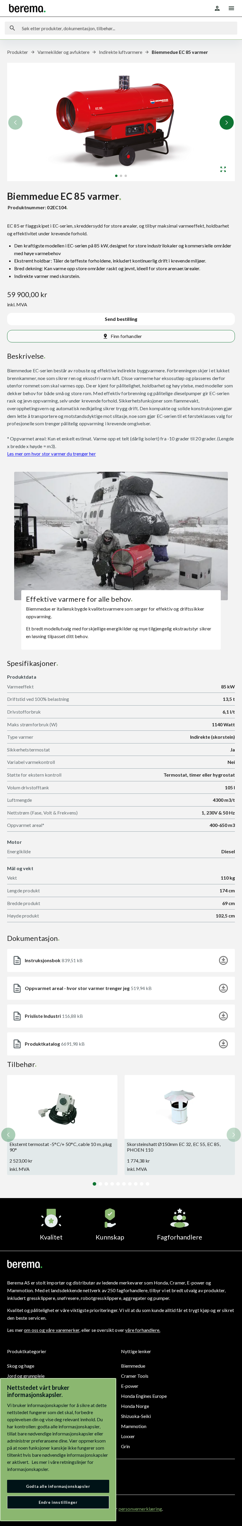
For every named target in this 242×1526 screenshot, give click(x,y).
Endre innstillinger (58, 1502)
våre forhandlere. (142, 1330)
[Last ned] (223, 960)
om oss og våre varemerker (51, 1330)
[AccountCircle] (217, 8)
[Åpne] (223, 169)
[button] (227, 122)
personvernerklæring (140, 1508)
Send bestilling (121, 319)
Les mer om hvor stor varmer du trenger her (51, 453)
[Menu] (231, 8)
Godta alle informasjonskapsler (58, 1486)
